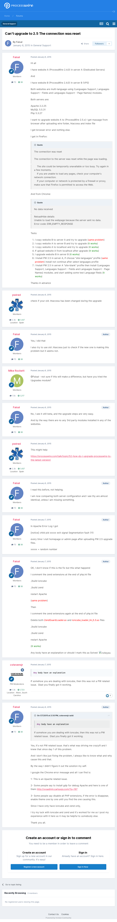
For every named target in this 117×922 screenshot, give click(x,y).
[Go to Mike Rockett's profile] (17, 380)
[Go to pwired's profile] (17, 305)
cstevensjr (16, 664)
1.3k (13, 690)
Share (86, 43)
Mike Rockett (16, 370)
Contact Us (53, 914)
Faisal (19, 41)
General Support (42, 45)
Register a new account (34, 867)
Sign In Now (83, 867)
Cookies (65, 914)
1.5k (14, 395)
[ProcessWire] (18, 5)
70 (14, 82)
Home (7, 16)
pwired (16, 294)
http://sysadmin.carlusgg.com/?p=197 (57, 789)
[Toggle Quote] (35, 145)
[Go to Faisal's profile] (8, 43)
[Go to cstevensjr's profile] (17, 674)
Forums (19, 16)
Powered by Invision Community (58, 918)
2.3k (13, 320)
